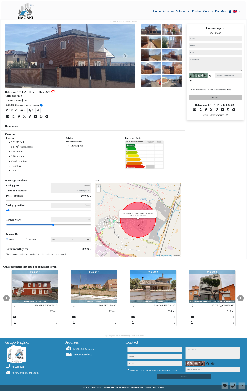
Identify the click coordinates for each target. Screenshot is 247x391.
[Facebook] (19, 116)
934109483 (215, 33)
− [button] (98, 190)
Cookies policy (123, 387)
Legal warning (137, 387)
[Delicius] (30, 116)
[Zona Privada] (230, 11)
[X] (25, 116)
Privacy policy (110, 387)
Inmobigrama (158, 387)
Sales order (183, 11)
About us (168, 11)
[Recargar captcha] (210, 75)
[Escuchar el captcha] (191, 80)
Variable (32, 239)
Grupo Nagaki (96, 387)
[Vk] (36, 116)
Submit (215, 98)
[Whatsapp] (41, 116)
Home (157, 11)
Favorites (221, 11)
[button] (6, 298)
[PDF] (14, 116)
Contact (208, 11)
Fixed (11, 239)
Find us (196, 11)
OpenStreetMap (167, 256)
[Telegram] (46, 116)
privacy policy (226, 89)
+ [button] (98, 186)
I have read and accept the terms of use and (211, 89)
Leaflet (158, 256)
